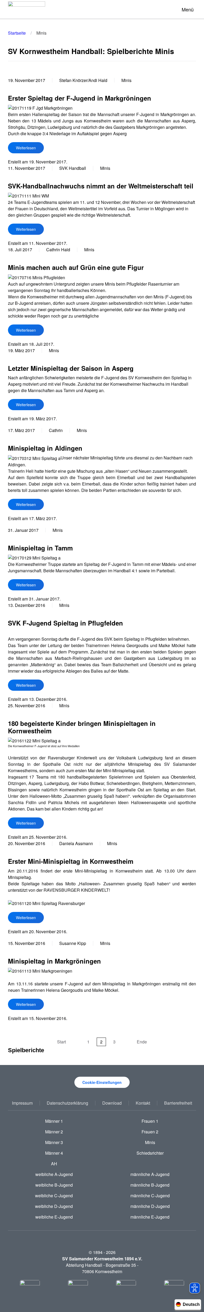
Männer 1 (54, 1121)
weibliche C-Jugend (54, 1195)
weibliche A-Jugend (54, 1174)
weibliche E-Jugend (54, 1217)
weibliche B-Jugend (54, 1185)
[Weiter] (126, 1042)
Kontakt (143, 1103)
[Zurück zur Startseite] (26, 9)
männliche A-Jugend (149, 1174)
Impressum (22, 1103)
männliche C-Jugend (150, 1195)
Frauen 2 (150, 1132)
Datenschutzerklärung (67, 1103)
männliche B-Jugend (149, 1185)
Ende (142, 1042)
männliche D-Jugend (150, 1206)
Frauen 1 (150, 1121)
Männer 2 (54, 1132)
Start (61, 1042)
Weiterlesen (26, 147)
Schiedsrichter (150, 1153)
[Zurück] (76, 1042)
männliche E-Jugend (149, 1217)
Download (112, 1103)
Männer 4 (54, 1153)
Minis (150, 1142)
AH (54, 1164)
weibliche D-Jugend (54, 1206)
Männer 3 (54, 1142)
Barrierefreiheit (178, 1103)
